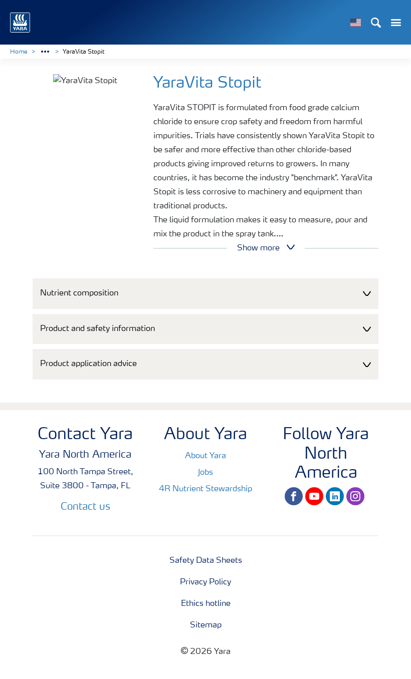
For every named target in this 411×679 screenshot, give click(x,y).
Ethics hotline (206, 604)
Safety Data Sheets (205, 561)
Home (19, 52)
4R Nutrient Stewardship (205, 489)
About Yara (205, 456)
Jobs (205, 473)
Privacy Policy (205, 582)
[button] (205, 293)
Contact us (85, 507)
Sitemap (206, 625)
